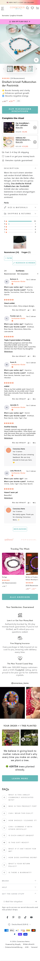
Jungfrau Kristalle (16, 15)
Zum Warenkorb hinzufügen (20, 110)
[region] (20, 242)
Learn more (20, 778)
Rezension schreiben (25, 263)
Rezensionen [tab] (11, 252)
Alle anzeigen (20, 597)
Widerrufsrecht (28, 944)
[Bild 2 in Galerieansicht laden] (17, 69)
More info (19, 128)
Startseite (5, 15)
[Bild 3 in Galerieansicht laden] (23, 69)
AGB (26, 947)
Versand (34, 947)
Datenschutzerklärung (13, 947)
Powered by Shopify (13, 944)
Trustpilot (19, 670)
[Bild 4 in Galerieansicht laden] (30, 69)
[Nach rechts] (36, 69)
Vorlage (4, 577)
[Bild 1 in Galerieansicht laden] (10, 69)
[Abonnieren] (36, 902)
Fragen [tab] (26, 252)
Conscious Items (23, 941)
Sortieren (20, 271)
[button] (27, 8)
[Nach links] (3, 69)
